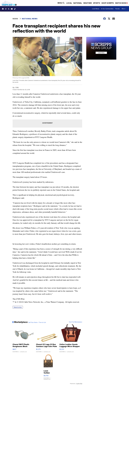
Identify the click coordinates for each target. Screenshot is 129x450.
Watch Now (120, 3)
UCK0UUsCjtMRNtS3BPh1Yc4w (12, 9)
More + (124, 9)
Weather (87, 3)
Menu (60, 3)
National (77, 3)
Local (69, 3)
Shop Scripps (107, 3)
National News (29, 19)
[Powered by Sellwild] (79, 383)
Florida (117, 9)
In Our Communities (107, 9)
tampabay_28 (6, 9)
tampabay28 (9, 9)
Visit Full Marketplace (75, 322)
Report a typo (18, 307)
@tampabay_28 (15, 9)
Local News (95, 9)
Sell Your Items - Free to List (37, 322)
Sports (96, 3)
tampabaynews (3, 9)
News (15, 19)
